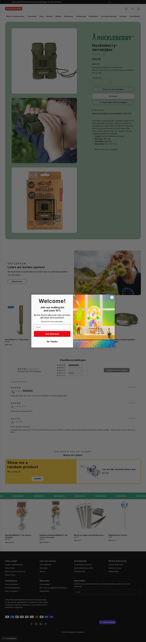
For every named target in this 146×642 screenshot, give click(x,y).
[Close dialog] (112, 297)
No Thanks (52, 341)
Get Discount (52, 334)
